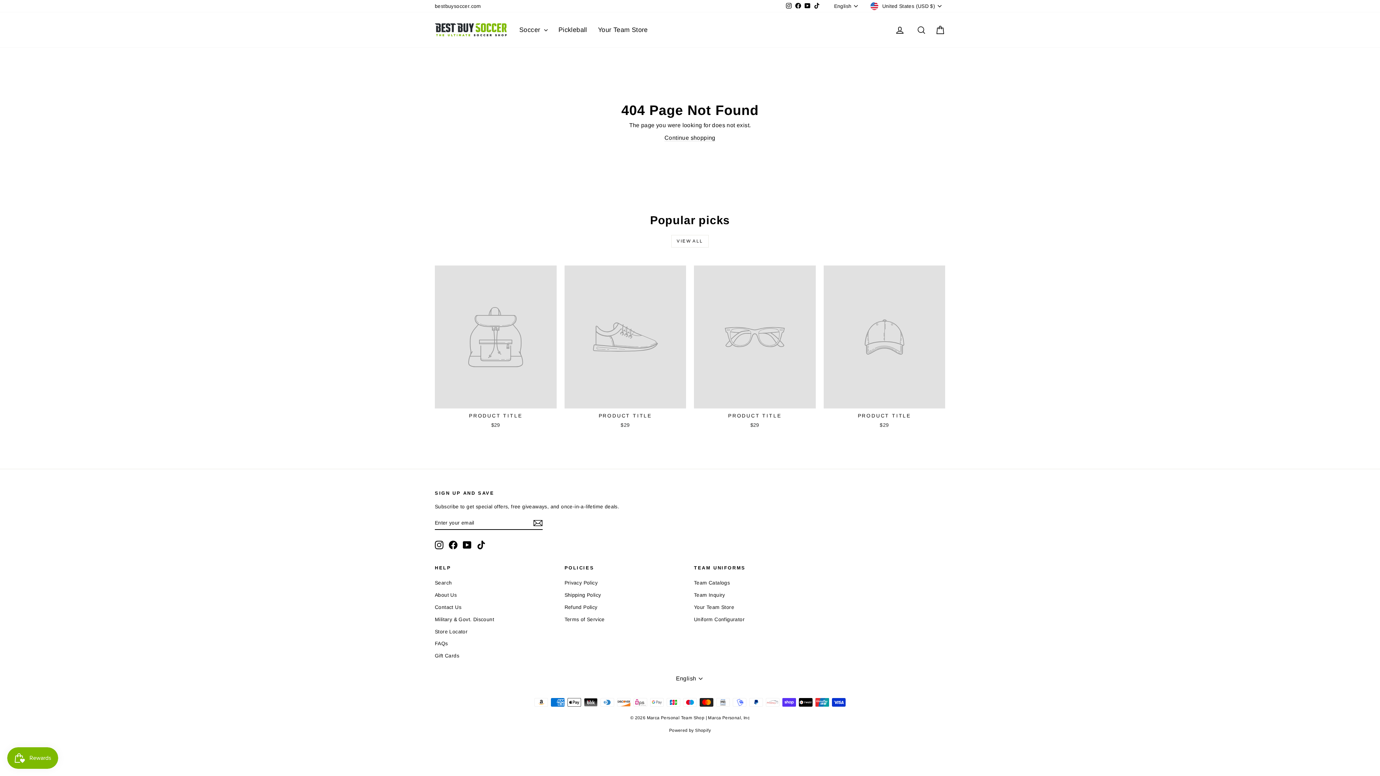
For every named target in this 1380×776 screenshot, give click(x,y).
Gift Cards (447, 656)
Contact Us (448, 607)
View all (690, 241)
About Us (446, 595)
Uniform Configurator (719, 619)
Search (443, 583)
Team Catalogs (712, 583)
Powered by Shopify (690, 730)
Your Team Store (623, 29)
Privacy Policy (581, 583)
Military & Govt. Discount (464, 619)
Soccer (530, 29)
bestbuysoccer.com (458, 6)
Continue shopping (690, 138)
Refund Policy (581, 607)
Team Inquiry (709, 595)
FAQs (441, 643)
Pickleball (572, 29)
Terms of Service (585, 619)
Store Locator (451, 631)
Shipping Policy (583, 595)
